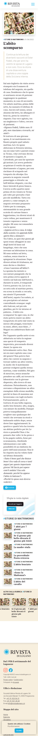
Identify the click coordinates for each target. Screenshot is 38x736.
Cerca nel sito (8, 735)
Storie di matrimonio (13, 40)
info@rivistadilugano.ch (16, 703)
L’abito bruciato (22, 564)
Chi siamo (7, 720)
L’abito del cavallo (19, 583)
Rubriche (6, 717)
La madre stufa (22, 547)
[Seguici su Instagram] (5, 670)
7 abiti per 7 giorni (20, 528)
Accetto (19, 730)
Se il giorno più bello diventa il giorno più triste (23, 538)
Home (5, 715)
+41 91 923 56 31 (12, 698)
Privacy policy (8, 680)
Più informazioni (13, 726)
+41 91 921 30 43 (13, 701)
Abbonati (11, 509)
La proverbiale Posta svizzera (21, 556)
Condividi (9, 487)
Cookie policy (18, 680)
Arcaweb (16, 682)
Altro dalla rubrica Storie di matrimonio (17, 593)
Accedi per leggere (15, 504)
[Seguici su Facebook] (11, 670)
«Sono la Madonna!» (20, 574)
